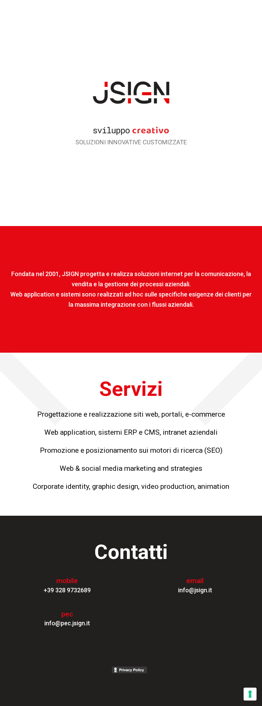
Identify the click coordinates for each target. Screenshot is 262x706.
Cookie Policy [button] (192, 657)
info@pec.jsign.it (67, 623)
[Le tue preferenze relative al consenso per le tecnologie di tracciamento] (250, 694)
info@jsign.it (195, 590)
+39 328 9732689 (67, 590)
